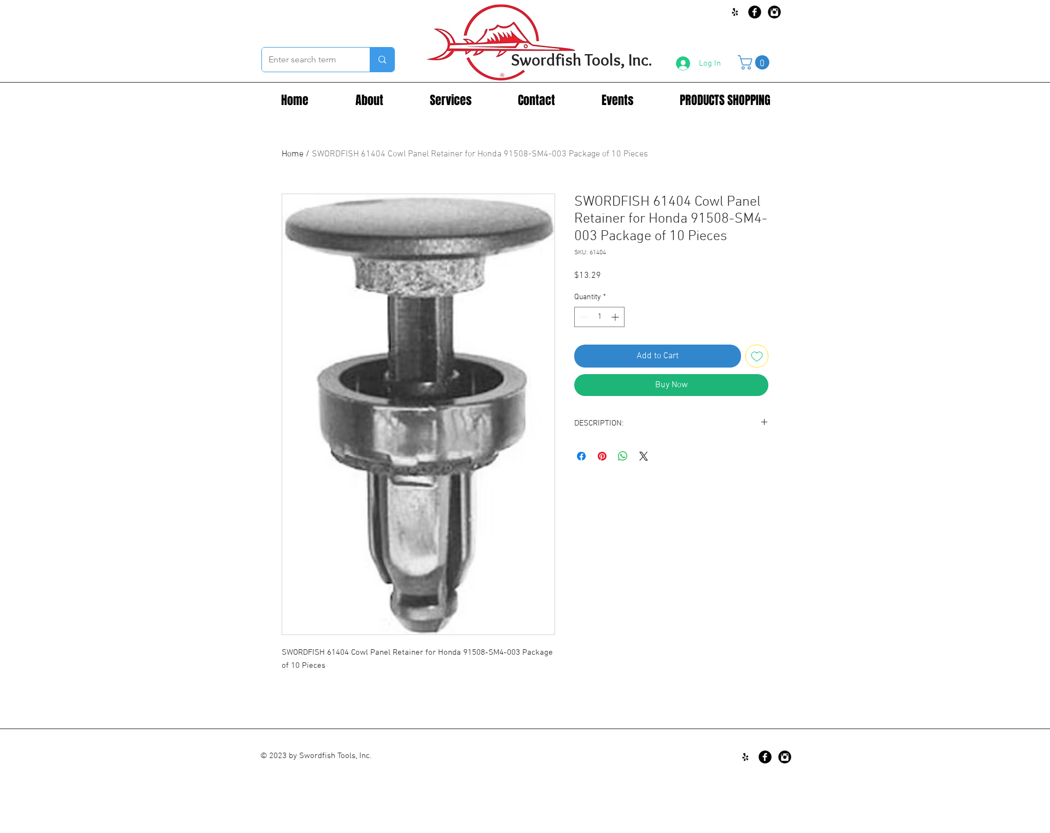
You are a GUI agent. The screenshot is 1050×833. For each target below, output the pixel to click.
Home (293, 154)
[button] (755, 62)
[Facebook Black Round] (754, 12)
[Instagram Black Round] (774, 12)
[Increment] (616, 317)
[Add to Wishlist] (756, 356)
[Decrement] (583, 317)
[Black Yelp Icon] (735, 12)
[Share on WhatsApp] (622, 456)
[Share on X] (643, 456)
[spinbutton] (599, 317)
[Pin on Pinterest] (602, 456)
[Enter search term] (382, 60)
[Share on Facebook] (581, 456)
